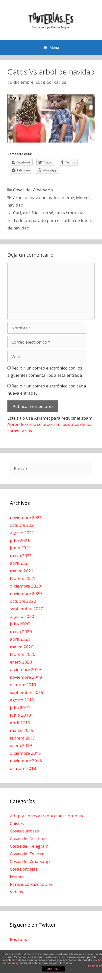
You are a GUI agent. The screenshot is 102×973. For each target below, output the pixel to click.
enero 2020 (21, 662)
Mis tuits (18, 939)
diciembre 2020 (25, 586)
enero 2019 (21, 745)
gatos (54, 197)
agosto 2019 (22, 700)
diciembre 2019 (25, 669)
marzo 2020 (21, 647)
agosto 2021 (22, 532)
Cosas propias (24, 869)
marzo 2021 (21, 571)
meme (68, 197)
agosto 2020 (22, 616)
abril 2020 (20, 639)
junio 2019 (20, 715)
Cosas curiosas (24, 831)
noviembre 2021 (26, 517)
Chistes (17, 823)
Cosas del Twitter (27, 854)
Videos (16, 892)
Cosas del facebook (29, 838)
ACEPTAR (53, 969)
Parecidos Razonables (31, 884)
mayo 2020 (21, 631)
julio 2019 (20, 707)
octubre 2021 (23, 525)
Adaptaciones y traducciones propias (46, 816)
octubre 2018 (23, 768)
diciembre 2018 (25, 753)
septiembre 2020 (26, 608)
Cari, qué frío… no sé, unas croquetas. (50, 213)
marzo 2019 (21, 730)
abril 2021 (20, 563)
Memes (83, 197)
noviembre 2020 (26, 593)
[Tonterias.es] (51, 19)
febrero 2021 (22, 578)
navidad (15, 205)
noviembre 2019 (26, 677)
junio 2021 (20, 548)
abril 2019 (20, 723)
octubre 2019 (23, 684)
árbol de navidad (30, 197)
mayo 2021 (21, 555)
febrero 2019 (22, 738)
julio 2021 (20, 540)
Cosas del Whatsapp (33, 190)
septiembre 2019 (26, 692)
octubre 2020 (23, 601)
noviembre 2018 (26, 760)
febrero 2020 (22, 654)
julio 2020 (20, 624)
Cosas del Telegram (29, 846)
